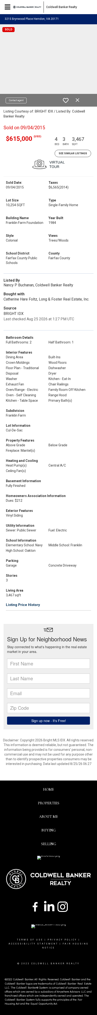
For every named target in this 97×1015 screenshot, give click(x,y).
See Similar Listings (73, 153)
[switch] (66, 100)
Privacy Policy (62, 940)
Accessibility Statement (33, 944)
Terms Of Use (30, 940)
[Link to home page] (27, 7)
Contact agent (16, 100)
